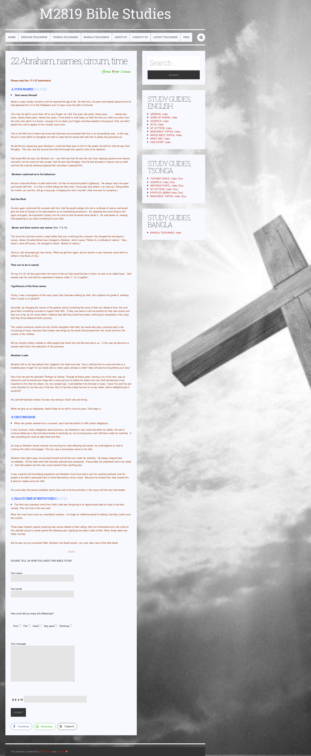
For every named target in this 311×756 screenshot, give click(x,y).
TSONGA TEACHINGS (65, 37)
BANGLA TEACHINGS (96, 37)
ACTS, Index (157, 124)
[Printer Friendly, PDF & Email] (116, 72)
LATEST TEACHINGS (165, 37)
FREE (186, 37)
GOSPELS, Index (159, 121)
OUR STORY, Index (160, 142)
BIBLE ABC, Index (160, 138)
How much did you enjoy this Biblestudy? (32, 613)
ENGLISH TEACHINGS (34, 37)
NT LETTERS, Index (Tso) (164, 189)
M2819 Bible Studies (105, 13)
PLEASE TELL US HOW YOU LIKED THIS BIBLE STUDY (41, 560)
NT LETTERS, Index (161, 128)
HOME (12, 37)
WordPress (45, 751)
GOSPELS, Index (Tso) (162, 182)
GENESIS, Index (159, 114)
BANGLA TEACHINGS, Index (165, 232)
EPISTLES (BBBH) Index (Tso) (166, 192)
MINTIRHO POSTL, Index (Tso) (166, 185)
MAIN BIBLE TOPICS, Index (165, 131)
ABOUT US (121, 37)
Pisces (60, 751)
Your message (18, 643)
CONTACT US (140, 37)
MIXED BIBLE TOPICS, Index (166, 135)
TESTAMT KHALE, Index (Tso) (166, 178)
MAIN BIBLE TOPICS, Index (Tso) (168, 196)
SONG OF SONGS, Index (163, 117)
